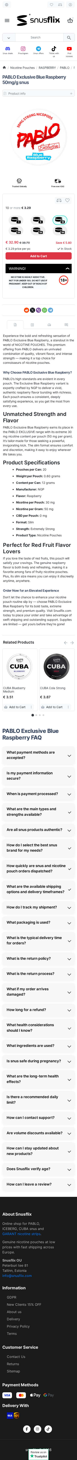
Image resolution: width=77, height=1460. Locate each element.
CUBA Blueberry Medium (14, 689)
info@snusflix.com (17, 1276)
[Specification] (32, 325)
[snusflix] (38, 20)
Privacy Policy (18, 1326)
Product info (16, 93)
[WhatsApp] (44, 310)
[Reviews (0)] (66, 325)
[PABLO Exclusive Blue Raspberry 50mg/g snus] (38, 137)
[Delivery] (49, 325)
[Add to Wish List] (67, 200)
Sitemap (13, 1371)
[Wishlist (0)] (51, 4)
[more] (31, 707)
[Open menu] (7, 20)
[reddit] (26, 310)
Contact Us (16, 1356)
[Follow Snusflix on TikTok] (48, 1429)
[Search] (69, 37)
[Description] (15, 324)
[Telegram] (50, 310)
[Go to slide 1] (32, 715)
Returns (13, 1364)
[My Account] (70, 4)
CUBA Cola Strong (52, 688)
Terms (12, 1333)
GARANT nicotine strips (21, 1234)
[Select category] (9, 37)
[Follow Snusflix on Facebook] (27, 1429)
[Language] (6, 4)
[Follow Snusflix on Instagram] (37, 1429)
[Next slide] (72, 643)
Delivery (13, 1319)
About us (14, 1312)
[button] (36, 715)
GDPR (11, 1297)
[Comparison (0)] (60, 4)
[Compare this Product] (59, 200)
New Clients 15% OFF (24, 1304)
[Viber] (38, 310)
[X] (32, 310)
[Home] (4, 67)
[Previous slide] (65, 643)
